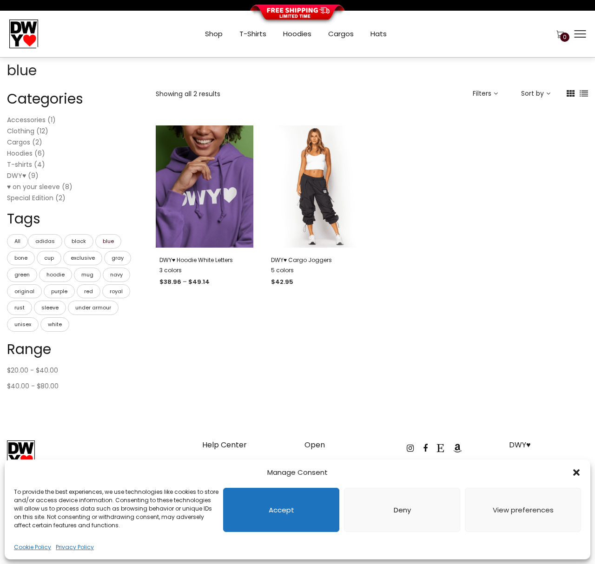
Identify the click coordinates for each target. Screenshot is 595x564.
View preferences (523, 510)
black (79, 241)
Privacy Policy (75, 547)
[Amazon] (457, 448)
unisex (22, 324)
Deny (402, 510)
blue (108, 241)
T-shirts (252, 34)
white (55, 324)
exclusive (83, 258)
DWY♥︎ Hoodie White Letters (196, 260)
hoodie (55, 274)
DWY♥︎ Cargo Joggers (301, 260)
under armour (93, 307)
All (17, 241)
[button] (576, 472)
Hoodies (297, 34)
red (88, 291)
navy (116, 274)
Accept (281, 510)
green (22, 274)
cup (49, 258)
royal (116, 291)
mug (87, 274)
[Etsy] (440, 448)
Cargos (341, 34)
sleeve (50, 307)
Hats (378, 34)
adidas (45, 241)
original (24, 291)
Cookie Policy (32, 547)
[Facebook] (425, 448)
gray (118, 258)
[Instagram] (410, 448)
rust (19, 307)
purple (59, 291)
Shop (214, 34)
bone (20, 258)
